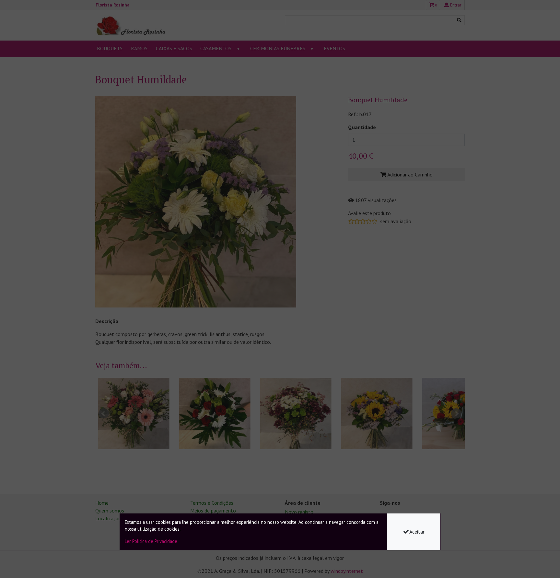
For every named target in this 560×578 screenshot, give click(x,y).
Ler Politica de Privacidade (151, 541)
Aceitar (417, 531)
